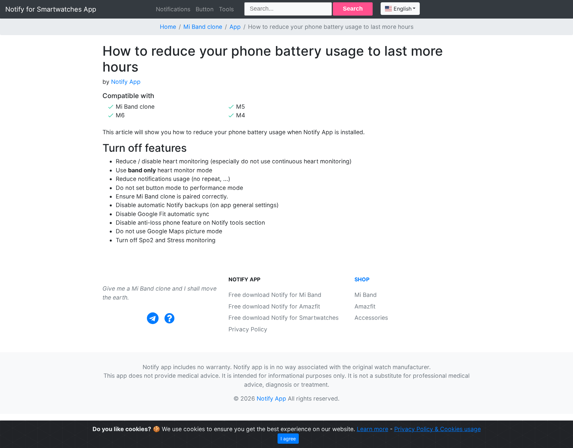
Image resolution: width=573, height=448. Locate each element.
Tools (226, 9)
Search (353, 8)
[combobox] (400, 8)
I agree (288, 438)
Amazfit (364, 306)
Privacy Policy (247, 329)
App (235, 26)
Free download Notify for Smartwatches (283, 317)
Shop (361, 279)
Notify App (126, 81)
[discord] (169, 318)
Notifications (173, 9)
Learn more (372, 428)
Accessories (371, 317)
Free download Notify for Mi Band (274, 294)
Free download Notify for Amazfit (274, 306)
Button (205, 9)
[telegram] (153, 318)
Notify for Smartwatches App (50, 9)
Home (168, 26)
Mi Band (365, 294)
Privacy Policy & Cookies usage (437, 428)
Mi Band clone (202, 26)
